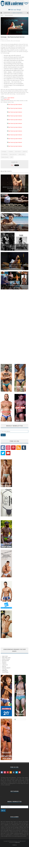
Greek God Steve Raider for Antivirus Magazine (14, 208)
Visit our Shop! (15, 10)
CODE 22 (4, 663)
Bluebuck (4, 662)
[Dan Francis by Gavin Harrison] (14, 104)
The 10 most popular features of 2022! (15, 285)
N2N (12, 157)
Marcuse (4, 666)
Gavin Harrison (11, 97)
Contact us (14, 845)
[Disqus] (14, 310)
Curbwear (11, 151)
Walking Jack (5, 670)
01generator (17, 842)
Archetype (4, 151)
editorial (25, 151)
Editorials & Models (6, 40)
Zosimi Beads (5, 672)
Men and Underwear (15, 40)
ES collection (4, 154)
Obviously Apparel (6, 667)
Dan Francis (7, 99)
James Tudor (22, 154)
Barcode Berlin (5, 660)
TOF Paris (4, 669)
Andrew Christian (6, 659)
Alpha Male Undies (6, 657)
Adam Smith (5, 656)
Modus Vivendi (5, 157)
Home (2, 15)
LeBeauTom (5, 665)
